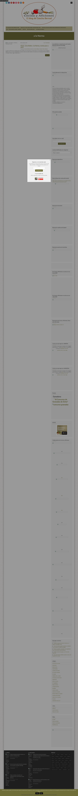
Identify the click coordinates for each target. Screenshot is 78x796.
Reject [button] (41, 793)
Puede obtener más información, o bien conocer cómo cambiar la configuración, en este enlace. (39, 794)
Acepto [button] (37, 793)
